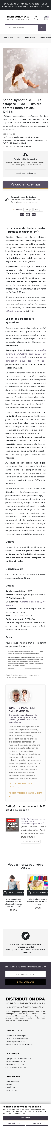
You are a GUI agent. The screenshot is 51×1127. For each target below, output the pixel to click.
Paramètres (14, 1123)
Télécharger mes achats (16, 1041)
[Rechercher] (42, 28)
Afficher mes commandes (16, 1039)
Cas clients (10, 1087)
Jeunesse (7, 140)
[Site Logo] (18, 18)
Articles (8, 1084)
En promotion (11, 1090)
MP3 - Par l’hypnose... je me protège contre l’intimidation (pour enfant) (33, 821)
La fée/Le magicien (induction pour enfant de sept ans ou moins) (25, 354)
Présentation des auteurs (16, 1061)
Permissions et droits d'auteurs (19, 1044)
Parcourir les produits (14, 1064)
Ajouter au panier (27, 184)
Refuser (37, 1123)
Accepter (25, 1118)
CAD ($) (28, 209)
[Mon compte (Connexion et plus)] (37, 18)
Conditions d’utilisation (25, 173)
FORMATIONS (30, 38)
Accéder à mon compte (15, 1036)
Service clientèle (12, 1081)
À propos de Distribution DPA (18, 1059)
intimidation (19, 146)
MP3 (19, 38)
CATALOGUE (8, 38)
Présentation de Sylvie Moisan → (26, 794)
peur (28, 146)
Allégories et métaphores (26, 137)
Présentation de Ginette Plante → (22, 785)
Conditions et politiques (15, 1067)
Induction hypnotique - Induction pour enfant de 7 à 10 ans (37, 901)
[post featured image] (12, 824)
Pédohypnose (14, 311)
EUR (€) (38, 209)
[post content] (13, 885)
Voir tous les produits (23, 140)
